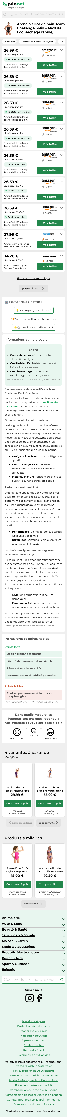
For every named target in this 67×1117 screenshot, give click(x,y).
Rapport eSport (33, 1050)
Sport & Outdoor (15, 964)
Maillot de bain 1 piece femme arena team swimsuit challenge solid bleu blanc (49, 789)
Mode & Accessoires (18, 946)
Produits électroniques (21, 952)
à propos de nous (33, 1040)
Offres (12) (9, 41)
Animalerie (11, 918)
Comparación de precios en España (33, 1090)
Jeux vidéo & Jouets (18, 935)
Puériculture (12, 958)
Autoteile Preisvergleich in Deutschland (33, 1075)
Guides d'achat (34, 1045)
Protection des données (33, 1026)
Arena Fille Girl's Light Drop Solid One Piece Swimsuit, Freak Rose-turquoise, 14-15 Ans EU (17, 870)
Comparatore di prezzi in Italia (34, 1104)
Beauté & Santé (14, 929)
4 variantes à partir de (37, 41)
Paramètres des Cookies (33, 1055)
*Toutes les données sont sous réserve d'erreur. (33, 1111)
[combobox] (36, 14)
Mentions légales (33, 1021)
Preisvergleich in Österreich (33, 1066)
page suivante (47, 822)
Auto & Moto (12, 924)
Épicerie (8, 969)
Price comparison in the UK (33, 1085)
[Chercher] (5, 14)
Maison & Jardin (15, 941)
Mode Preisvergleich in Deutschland (33, 1080)
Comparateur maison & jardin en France (33, 1099)
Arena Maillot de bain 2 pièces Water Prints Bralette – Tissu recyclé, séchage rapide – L (49, 870)
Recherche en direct (33, 1031)
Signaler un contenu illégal (33, 278)
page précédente (22, 822)
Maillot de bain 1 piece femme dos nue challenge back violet (17, 789)
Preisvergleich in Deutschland (33, 1070)
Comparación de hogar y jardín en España (33, 1094)
